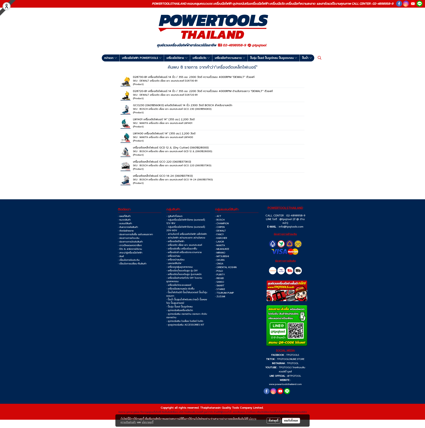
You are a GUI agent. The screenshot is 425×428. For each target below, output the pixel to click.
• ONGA (219, 263)
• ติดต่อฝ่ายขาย (126, 231)
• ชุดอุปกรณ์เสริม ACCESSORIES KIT (185, 325)
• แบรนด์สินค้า (125, 223)
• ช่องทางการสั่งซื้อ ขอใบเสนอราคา (135, 234)
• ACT (218, 216)
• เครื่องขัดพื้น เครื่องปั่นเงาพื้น (181, 248)
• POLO (219, 271)
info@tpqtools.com (291, 227)
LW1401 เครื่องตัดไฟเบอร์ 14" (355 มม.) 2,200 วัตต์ (164, 119)
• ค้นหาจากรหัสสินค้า (128, 227)
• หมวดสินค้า (124, 220)
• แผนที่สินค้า (124, 216)
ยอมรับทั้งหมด (291, 420)
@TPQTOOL (294, 376)
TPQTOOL (292, 363)
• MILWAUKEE (222, 249)
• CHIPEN (220, 227)
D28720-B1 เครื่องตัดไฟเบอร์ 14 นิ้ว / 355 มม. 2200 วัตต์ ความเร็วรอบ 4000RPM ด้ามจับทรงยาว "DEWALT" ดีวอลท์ (203, 91)
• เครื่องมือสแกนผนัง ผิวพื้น (180, 288)
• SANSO (219, 282)
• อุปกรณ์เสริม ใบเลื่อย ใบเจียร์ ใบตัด (184, 321)
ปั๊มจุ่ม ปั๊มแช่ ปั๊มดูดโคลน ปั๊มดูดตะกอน (272, 58)
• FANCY (219, 234)
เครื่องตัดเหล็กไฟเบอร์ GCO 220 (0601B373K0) (162, 162)
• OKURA (220, 260)
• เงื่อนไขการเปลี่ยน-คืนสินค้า (132, 263)
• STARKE (220, 289)
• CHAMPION (222, 223)
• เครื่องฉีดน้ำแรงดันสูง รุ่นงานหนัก (184, 274)
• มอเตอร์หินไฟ (173, 263)
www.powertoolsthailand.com (285, 384)
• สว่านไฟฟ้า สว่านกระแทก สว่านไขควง (185, 237)
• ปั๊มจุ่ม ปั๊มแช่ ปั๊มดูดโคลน (179, 306)
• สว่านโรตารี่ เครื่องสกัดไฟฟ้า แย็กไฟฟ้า (186, 234)
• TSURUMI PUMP (224, 293)
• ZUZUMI (220, 296)
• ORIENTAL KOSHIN (226, 267)
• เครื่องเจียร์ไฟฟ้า (175, 241)
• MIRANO (220, 252)
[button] (319, 58)
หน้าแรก (109, 58)
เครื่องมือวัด (200, 58)
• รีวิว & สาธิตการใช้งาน (130, 249)
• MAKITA (220, 245)
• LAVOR (219, 241)
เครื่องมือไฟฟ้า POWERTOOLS (140, 58)
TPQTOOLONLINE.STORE (290, 359)
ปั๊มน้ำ (305, 58)
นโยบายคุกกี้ (147, 422)
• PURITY (220, 274)
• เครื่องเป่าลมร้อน (175, 259)
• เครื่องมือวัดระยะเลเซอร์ (178, 285)
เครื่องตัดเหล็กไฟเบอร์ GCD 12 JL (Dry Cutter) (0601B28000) (171, 148)
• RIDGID (219, 278)
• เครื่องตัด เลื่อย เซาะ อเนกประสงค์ (184, 245)
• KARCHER (221, 238)
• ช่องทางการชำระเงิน (128, 238)
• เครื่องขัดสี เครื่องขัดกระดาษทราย (184, 252)
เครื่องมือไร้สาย (176, 58)
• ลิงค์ (121, 256)
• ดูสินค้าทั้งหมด (174, 216)
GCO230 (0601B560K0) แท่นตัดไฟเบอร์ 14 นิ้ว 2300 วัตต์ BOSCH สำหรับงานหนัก (182, 105)
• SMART (219, 285)
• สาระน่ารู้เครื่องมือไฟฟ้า (130, 252)
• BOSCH (220, 220)
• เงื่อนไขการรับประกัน (128, 260)
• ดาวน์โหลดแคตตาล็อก (130, 245)
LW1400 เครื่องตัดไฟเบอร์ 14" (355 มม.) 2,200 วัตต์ (164, 134)
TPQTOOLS (292, 355)
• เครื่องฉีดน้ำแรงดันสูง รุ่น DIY (182, 270)
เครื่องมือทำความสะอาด (229, 58)
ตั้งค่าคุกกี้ (273, 420)
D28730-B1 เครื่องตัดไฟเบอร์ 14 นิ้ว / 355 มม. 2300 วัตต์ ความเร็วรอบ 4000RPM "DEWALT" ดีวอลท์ (194, 77)
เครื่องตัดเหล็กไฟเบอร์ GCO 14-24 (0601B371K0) (163, 176)
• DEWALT (220, 231)
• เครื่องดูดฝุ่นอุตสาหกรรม (179, 267)
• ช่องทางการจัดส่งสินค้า (130, 241)
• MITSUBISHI (222, 256)
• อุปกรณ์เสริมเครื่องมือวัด (179, 310)
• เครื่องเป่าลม (173, 256)
